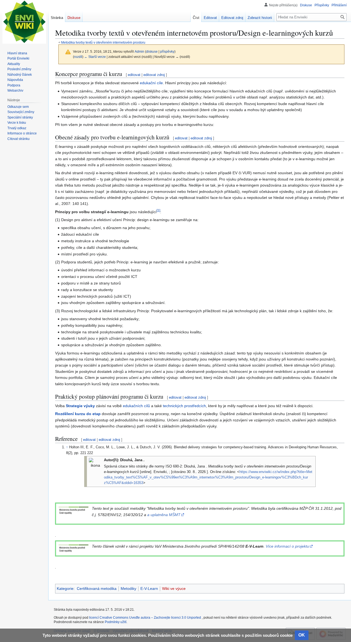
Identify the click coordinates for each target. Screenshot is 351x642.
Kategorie (65, 588)
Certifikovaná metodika (97, 588)
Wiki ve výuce (174, 588)
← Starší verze (95, 56)
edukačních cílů (136, 406)
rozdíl (78, 56)
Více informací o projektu (287, 546)
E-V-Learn (149, 588)
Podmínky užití (115, 622)
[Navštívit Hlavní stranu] (24, 22)
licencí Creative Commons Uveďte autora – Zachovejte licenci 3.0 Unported (145, 618)
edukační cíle (151, 83)
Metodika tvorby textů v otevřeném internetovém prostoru (103, 42)
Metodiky (128, 588)
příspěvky (167, 51)
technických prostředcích (184, 406)
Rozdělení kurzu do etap (78, 414)
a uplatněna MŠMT (163, 515)
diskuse (152, 51)
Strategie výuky (80, 406)
